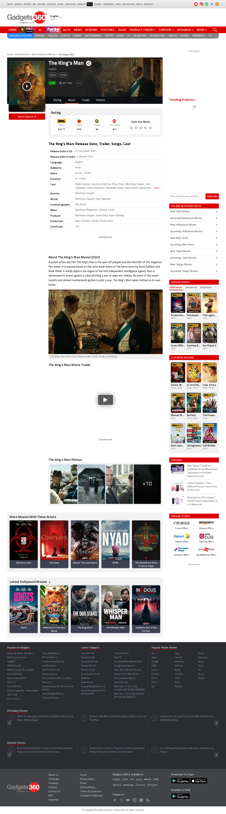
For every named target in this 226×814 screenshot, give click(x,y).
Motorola (179, 662)
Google (155, 662)
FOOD (60, 4)
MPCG (139, 4)
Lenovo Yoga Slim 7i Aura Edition (23, 690)
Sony (200, 666)
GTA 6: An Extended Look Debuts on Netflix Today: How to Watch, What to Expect (45, 718)
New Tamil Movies (180, 251)
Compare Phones (50, 698)
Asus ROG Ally (121, 682)
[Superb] (146, 128)
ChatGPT (11, 662)
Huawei (155, 674)
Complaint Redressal (91, 796)
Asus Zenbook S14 (16, 678)
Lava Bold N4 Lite (89, 662)
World (18, 4)
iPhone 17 (47, 682)
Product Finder (141, 30)
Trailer (86, 100)
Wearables (198, 36)
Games (97, 4)
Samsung (202, 657)
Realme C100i (88, 657)
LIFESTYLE (70, 4)
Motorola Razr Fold (16, 657)
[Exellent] (141, 128)
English (116, 779)
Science (185, 36)
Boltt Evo (85, 678)
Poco (177, 682)
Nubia (178, 670)
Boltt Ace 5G (87, 682)
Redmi (201, 653)
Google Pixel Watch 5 (124, 666)
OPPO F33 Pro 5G (51, 670)
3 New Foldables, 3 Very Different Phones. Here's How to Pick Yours (202, 486)
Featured (177, 460)
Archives (52, 787)
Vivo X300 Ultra (14, 674)
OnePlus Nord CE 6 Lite (53, 662)
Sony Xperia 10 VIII (90, 674)
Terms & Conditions (90, 791)
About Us (53, 775)
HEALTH (81, 4)
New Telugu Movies (181, 264)
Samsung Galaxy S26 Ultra (20, 653)
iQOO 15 (11, 682)
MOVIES (41, 4)
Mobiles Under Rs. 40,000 (20, 670)
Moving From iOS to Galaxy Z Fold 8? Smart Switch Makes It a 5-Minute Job (202, 501)
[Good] (136, 128)
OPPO (178, 678)
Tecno (201, 674)
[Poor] (131, 128)
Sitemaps (53, 779)
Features (108, 30)
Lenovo (178, 657)
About (71, 100)
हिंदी (34, 4)
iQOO (154, 682)
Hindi (125, 779)
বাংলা (132, 779)
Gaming (77, 36)
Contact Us (54, 791)
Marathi (148, 4)
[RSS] (217, 4)
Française (152, 785)
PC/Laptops (140, 36)
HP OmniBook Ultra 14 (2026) (56, 678)
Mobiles (39, 36)
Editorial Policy (87, 787)
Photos (100, 100)
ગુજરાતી (117, 785)
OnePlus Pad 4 (49, 666)
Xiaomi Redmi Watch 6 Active (128, 662)
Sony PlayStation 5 (51, 653)
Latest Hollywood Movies (29, 581)
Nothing (179, 666)
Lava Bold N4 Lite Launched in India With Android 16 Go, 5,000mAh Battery (187, 718)
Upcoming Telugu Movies (184, 271)
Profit (27, 4)
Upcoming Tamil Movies (183, 258)
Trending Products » (182, 100)
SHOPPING (108, 4)
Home (13, 30)
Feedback (53, 783)
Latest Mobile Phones (53, 694)
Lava (177, 653)
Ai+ (153, 653)
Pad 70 (117, 657)
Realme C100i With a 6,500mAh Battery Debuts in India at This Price (117, 718)
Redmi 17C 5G (88, 670)
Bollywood (205, 287)
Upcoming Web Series (182, 244)
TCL (199, 670)
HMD (154, 666)
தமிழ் (139, 779)
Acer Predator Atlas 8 (124, 678)
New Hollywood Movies (44, 54)
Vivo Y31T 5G (87, 653)
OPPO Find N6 (14, 666)
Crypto (109, 36)
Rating (57, 100)
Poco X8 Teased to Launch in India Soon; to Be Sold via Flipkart (187, 750)
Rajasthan (129, 4)
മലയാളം (128, 785)
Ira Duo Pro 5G (121, 653)
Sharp (201, 662)
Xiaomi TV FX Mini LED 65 (126, 674)
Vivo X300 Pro (14, 686)
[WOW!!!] (150, 128)
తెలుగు (147, 779)
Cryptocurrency (49, 674)
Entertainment (93, 36)
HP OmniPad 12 (50, 657)
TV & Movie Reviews (182, 357)
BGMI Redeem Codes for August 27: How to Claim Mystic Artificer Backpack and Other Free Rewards (117, 750)
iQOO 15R (12, 695)
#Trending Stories (17, 711)
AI (40, 30)
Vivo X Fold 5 (13, 699)
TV (128, 36)
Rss (148, 799)
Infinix (154, 678)
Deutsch (140, 785)
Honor (155, 670)
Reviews (91, 30)
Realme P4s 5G (88, 666)
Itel (153, 686)
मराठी (155, 779)
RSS (50, 796)
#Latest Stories (16, 743)
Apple (154, 657)
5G (209, 36)
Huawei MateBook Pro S (93, 686)
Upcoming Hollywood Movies (186, 231)
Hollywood (191, 287)
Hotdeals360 (157, 36)
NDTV (10, 4)
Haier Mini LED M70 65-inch (128, 670)
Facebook (115, 799)
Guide (122, 30)
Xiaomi (201, 678)
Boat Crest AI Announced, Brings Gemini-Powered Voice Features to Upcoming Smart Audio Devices (45, 750)
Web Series (176, 287)
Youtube (128, 799)
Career (83, 775)
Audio (120, 36)
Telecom (52, 36)
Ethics (83, 783)
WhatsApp (141, 799)
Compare (165, 30)
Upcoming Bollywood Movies (186, 218)
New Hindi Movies (180, 211)
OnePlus (179, 674)
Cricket (51, 4)
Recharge (184, 30)
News (78, 30)
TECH (89, 4)
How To (65, 36)
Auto (67, 30)
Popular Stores (180, 516)
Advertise (53, 800)
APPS (118, 4)
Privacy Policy (87, 779)
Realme (178, 686)
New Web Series (179, 238)
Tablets (172, 36)
